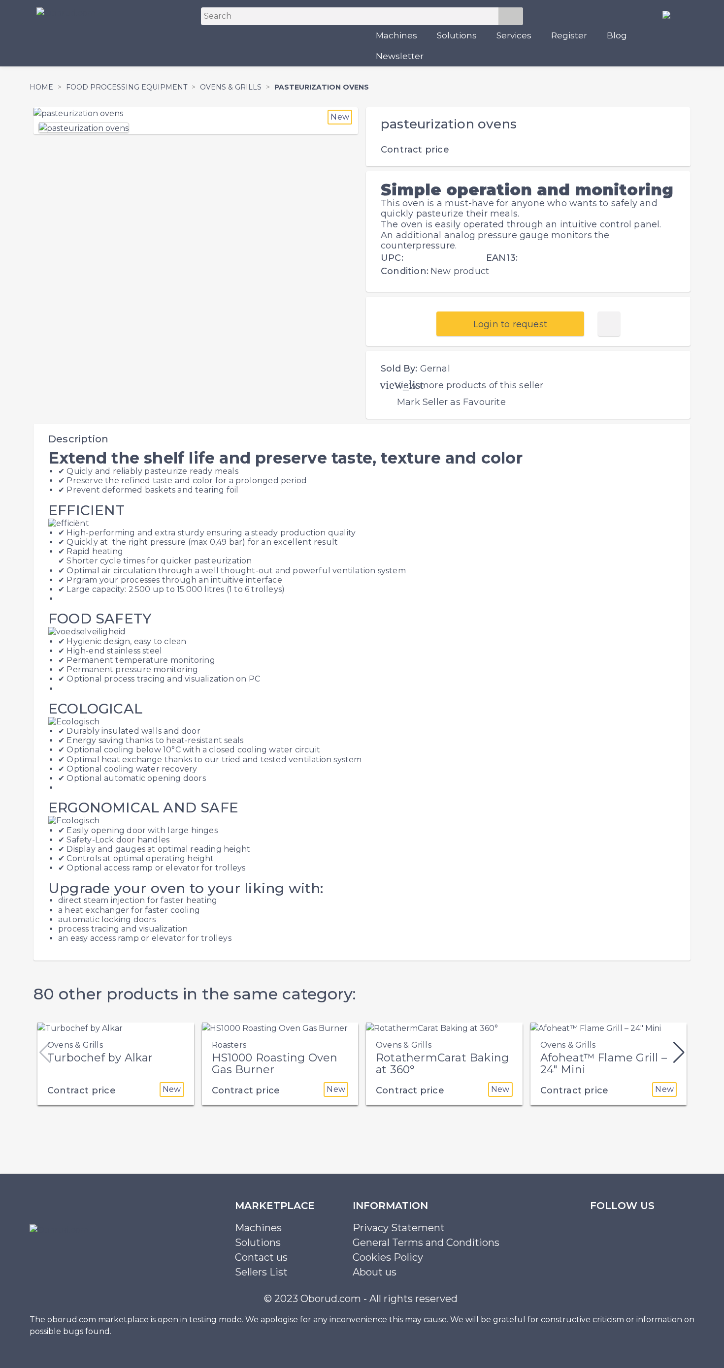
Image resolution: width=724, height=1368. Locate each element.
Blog (617, 35)
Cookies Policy (388, 1257)
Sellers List (261, 1272)
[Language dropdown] (670, 14)
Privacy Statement (399, 1228)
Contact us (261, 1257)
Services (513, 35)
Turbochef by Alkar (100, 1057)
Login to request (510, 324)
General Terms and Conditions (426, 1242)
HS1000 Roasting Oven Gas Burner (275, 1063)
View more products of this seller (469, 385)
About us (374, 1272)
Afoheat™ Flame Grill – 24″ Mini (603, 1063)
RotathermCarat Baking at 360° (442, 1063)
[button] (679, 1052)
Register (569, 35)
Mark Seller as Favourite (451, 402)
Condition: (404, 271)
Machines (396, 35)
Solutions (457, 35)
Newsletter (400, 56)
